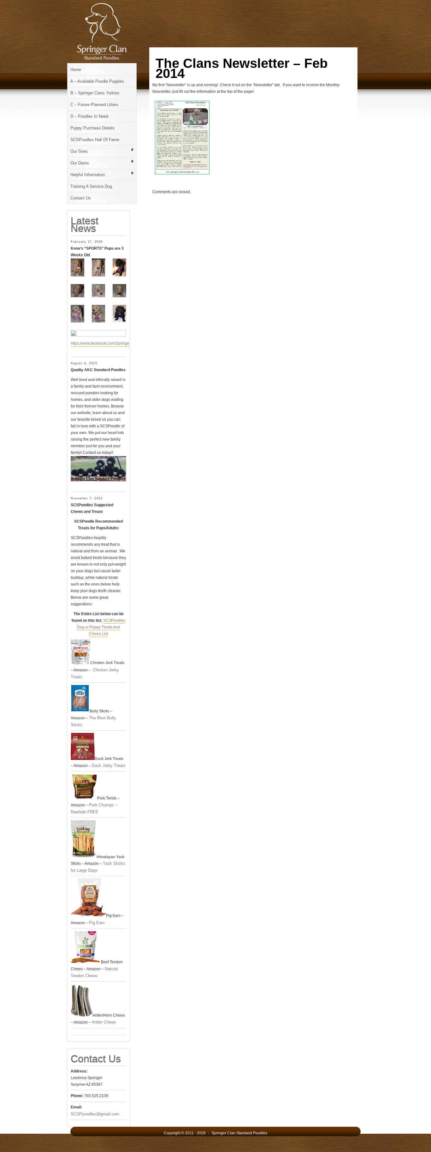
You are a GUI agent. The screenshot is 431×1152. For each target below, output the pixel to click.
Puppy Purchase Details (92, 128)
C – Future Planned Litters (94, 104)
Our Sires (79, 151)
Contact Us (80, 198)
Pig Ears (97, 922)
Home (75, 69)
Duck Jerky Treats (109, 765)
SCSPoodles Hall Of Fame (94, 139)
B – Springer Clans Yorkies (95, 93)
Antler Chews (104, 1022)
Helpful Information (87, 174)
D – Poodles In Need (89, 116)
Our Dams (79, 163)
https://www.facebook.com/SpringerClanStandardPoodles (120, 343)
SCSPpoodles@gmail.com (95, 1114)
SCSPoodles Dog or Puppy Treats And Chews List (101, 627)
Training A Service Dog (91, 186)
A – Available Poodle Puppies (97, 81)
